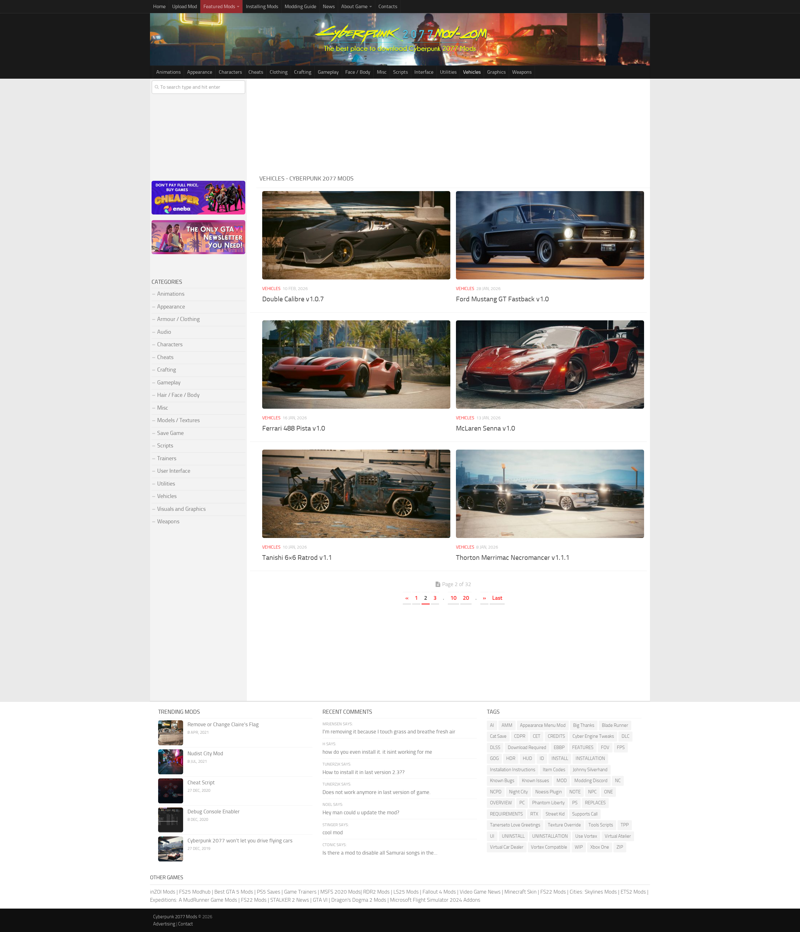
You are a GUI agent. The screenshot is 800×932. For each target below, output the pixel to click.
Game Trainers (300, 892)
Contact (185, 924)
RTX (534, 814)
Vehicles (472, 72)
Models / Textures (178, 420)
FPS (621, 747)
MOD (562, 780)
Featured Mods (219, 6)
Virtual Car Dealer (506, 847)
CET (536, 736)
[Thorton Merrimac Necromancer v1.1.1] (550, 494)
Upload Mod (184, 6)
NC (618, 780)
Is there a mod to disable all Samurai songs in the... (380, 853)
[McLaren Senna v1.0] (550, 364)
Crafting (302, 72)
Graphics (496, 72)
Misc (382, 72)
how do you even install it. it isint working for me (377, 752)
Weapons (522, 72)
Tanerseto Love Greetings (515, 825)
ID (542, 758)
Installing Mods (262, 6)
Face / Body (357, 72)
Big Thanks (583, 725)
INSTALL (560, 758)
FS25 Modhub (195, 892)
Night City (518, 792)
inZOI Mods (162, 892)
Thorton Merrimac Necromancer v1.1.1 (512, 558)
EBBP (559, 747)
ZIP (620, 847)
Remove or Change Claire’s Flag (223, 724)
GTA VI (320, 900)
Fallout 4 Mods (439, 892)
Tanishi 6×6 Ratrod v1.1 (297, 558)
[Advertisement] (453, 125)
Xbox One (599, 847)
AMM (507, 725)
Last (497, 597)
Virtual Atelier (618, 836)
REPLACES (595, 803)
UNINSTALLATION (550, 836)
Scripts (400, 72)
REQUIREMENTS (506, 814)
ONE (608, 792)
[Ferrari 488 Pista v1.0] (356, 364)
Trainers (166, 458)
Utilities (448, 72)
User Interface (173, 470)
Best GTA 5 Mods (233, 892)
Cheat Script (201, 782)
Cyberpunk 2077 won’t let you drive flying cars (240, 840)
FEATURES (582, 747)
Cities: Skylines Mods (593, 892)
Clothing (279, 72)
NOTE (575, 792)
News (329, 6)
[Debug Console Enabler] (170, 819)
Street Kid (555, 814)
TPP (625, 825)
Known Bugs (502, 780)
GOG (494, 758)
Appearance (199, 72)
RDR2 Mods (376, 892)
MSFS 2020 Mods (340, 892)
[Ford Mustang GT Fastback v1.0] (550, 235)
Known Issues (535, 780)
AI (492, 725)
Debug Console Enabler (214, 811)
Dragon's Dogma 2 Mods (358, 900)
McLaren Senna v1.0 (485, 428)
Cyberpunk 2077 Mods (175, 917)
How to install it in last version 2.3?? (363, 772)
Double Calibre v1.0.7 (293, 299)
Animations (168, 72)
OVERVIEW (501, 803)
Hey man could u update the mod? (360, 812)
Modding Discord (591, 780)
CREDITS (556, 736)
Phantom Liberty (548, 803)
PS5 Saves (268, 892)
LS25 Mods (406, 892)
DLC (625, 736)
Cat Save (498, 736)
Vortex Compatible (549, 847)
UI (492, 836)
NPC (592, 792)
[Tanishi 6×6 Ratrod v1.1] (356, 494)
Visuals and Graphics (181, 508)
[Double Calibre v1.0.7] (356, 235)
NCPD (496, 792)
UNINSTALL (513, 836)
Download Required (527, 747)
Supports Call (585, 814)
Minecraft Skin (520, 892)
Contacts (387, 6)
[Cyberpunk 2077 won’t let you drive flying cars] (170, 848)
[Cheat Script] (170, 790)
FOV (605, 747)
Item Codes (554, 769)
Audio (164, 331)
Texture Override (564, 825)
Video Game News (480, 892)
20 (466, 597)
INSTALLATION (590, 758)
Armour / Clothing (178, 319)
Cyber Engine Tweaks (593, 736)
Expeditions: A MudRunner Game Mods (193, 900)
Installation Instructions (512, 769)
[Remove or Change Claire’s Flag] (170, 732)
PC (522, 803)
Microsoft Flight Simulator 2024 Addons (435, 900)
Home (159, 6)
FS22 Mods (553, 892)
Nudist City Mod (205, 753)
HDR (510, 758)
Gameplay (328, 72)
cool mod (332, 832)
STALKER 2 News (289, 900)
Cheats (255, 72)
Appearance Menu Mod (543, 725)
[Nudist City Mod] (170, 761)
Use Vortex (586, 836)
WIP (579, 847)
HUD (527, 758)
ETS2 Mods (633, 892)
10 (453, 597)
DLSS (495, 747)
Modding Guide (300, 6)
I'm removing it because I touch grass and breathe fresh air (388, 731)
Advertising (164, 924)
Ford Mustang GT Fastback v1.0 (502, 299)
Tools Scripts (600, 825)
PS (575, 803)
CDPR (519, 736)
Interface (423, 72)
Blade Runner (615, 725)
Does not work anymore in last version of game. (376, 792)
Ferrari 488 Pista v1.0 (293, 428)
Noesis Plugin (548, 792)
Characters (230, 72)
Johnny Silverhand (590, 769)
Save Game (170, 433)
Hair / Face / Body (178, 395)
